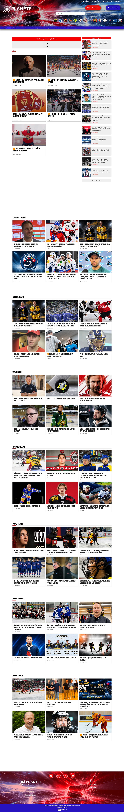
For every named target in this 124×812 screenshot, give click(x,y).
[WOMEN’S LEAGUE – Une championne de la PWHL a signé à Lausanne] (28, 537)
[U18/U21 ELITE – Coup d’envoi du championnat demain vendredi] (28, 689)
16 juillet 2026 (17, 660)
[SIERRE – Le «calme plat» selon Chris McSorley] (28, 416)
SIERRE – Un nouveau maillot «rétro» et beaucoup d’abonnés (27, 115)
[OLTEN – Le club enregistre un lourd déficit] (62, 385)
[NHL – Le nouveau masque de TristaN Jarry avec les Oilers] (86, 151)
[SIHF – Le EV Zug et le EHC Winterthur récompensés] (62, 689)
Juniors (61, 27)
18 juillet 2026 (84, 629)
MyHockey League (46, 27)
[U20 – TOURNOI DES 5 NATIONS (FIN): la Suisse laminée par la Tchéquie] (86, 55)
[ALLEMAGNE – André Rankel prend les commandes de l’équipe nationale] (86, 44)
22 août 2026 (17, 585)
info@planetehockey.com (30, 795)
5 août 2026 (50, 510)
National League (16, 28)
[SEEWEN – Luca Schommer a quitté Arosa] (28, 493)
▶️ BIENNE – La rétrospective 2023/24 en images (63, 81)
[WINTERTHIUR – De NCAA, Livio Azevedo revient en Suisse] (62, 460)
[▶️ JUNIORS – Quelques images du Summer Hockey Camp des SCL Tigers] (95, 722)
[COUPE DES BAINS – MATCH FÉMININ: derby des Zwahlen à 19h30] (62, 568)
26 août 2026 (50, 706)
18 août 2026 (84, 433)
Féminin (68, 27)
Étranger (74, 27)
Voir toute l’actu (96, 180)
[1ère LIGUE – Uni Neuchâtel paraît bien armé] (28, 645)
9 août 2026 (50, 629)
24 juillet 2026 (51, 739)
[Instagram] (58, 776)
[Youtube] (73, 776)
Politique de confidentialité (30, 797)
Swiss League (25, 27)
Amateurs (55, 27)
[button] (46, 44)
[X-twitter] (65, 776)
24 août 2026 (50, 554)
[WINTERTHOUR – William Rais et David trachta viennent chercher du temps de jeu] (95, 493)
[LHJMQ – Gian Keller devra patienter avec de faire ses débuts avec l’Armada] (86, 161)
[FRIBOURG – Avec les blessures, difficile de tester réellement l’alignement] (95, 311)
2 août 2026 (83, 510)
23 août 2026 (84, 554)
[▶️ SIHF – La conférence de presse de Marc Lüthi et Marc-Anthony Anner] (86, 130)
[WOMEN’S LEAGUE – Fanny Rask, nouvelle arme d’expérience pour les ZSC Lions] (95, 568)
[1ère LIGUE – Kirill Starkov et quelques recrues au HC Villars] (95, 612)
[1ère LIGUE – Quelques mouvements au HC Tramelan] (95, 645)
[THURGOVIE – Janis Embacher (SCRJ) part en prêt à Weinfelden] (62, 416)
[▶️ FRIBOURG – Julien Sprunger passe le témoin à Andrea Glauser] (62, 341)
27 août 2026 (84, 358)
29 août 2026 (95, 47)
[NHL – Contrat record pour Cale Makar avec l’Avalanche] (86, 172)
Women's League (35, 27)
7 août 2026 (17, 508)
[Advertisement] (96, 192)
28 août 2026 (84, 328)
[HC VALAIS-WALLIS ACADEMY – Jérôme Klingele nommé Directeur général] (28, 722)
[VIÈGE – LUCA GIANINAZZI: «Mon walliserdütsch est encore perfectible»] (95, 416)
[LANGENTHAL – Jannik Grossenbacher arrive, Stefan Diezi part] (62, 493)
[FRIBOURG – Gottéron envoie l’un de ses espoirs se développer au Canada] (62, 722)
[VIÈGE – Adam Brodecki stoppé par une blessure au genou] (95, 385)
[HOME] (4, 27)
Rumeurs (8, 27)
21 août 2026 (17, 433)
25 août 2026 (50, 400)
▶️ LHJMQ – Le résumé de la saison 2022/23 (61, 115)
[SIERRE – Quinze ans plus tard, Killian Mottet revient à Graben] (28, 385)
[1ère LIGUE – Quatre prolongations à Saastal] (62, 645)
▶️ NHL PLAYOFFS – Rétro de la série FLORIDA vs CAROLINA (26, 149)
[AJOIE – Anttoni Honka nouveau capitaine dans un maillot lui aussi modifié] (86, 66)
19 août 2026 (84, 585)
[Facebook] (51, 776)
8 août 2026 (50, 477)
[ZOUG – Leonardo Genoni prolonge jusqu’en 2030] (95, 341)
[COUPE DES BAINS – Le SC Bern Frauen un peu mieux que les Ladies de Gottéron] (95, 537)
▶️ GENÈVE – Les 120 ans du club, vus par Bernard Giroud (28, 80)
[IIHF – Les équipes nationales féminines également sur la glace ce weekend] (28, 568)
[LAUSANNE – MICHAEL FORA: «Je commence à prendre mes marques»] (28, 341)
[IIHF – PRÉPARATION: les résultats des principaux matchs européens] (86, 140)
